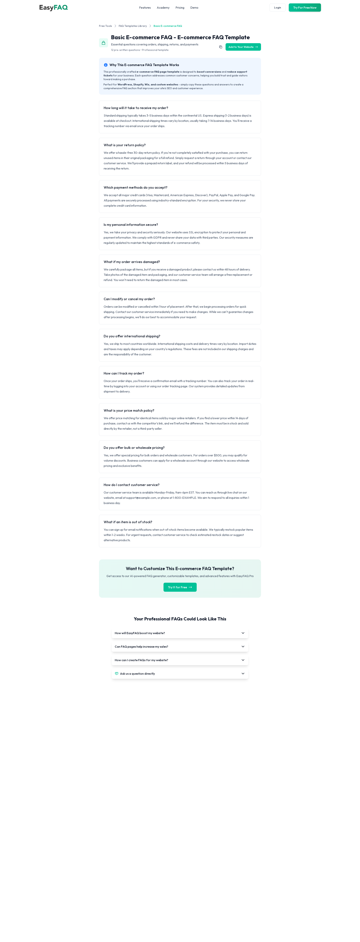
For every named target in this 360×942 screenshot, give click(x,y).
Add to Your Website (241, 47)
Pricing (180, 7)
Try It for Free (177, 587)
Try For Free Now (304, 7)
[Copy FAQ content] (220, 47)
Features (145, 7)
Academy (163, 7)
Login (277, 7)
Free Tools (105, 26)
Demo (194, 7)
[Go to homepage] (53, 7)
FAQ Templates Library (133, 26)
